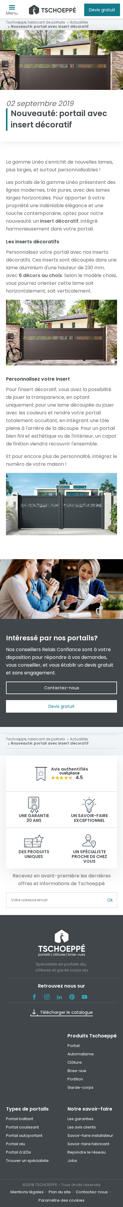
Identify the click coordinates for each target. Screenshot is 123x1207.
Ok (110, 900)
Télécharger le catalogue (66, 1012)
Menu (12, 13)
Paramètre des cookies (61, 1200)
